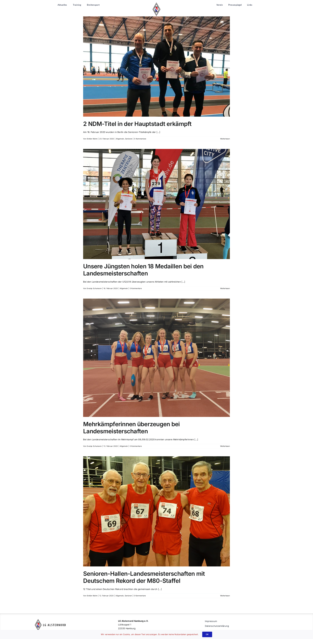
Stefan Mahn (92, 139)
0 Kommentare (140, 139)
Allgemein (120, 139)
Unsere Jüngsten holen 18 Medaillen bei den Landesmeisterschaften (143, 270)
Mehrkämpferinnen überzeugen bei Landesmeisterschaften (131, 427)
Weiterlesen (225, 139)
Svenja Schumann (94, 288)
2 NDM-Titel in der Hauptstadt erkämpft (137, 123)
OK (207, 634)
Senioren (128, 139)
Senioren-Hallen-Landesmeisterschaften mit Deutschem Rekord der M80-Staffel (144, 577)
